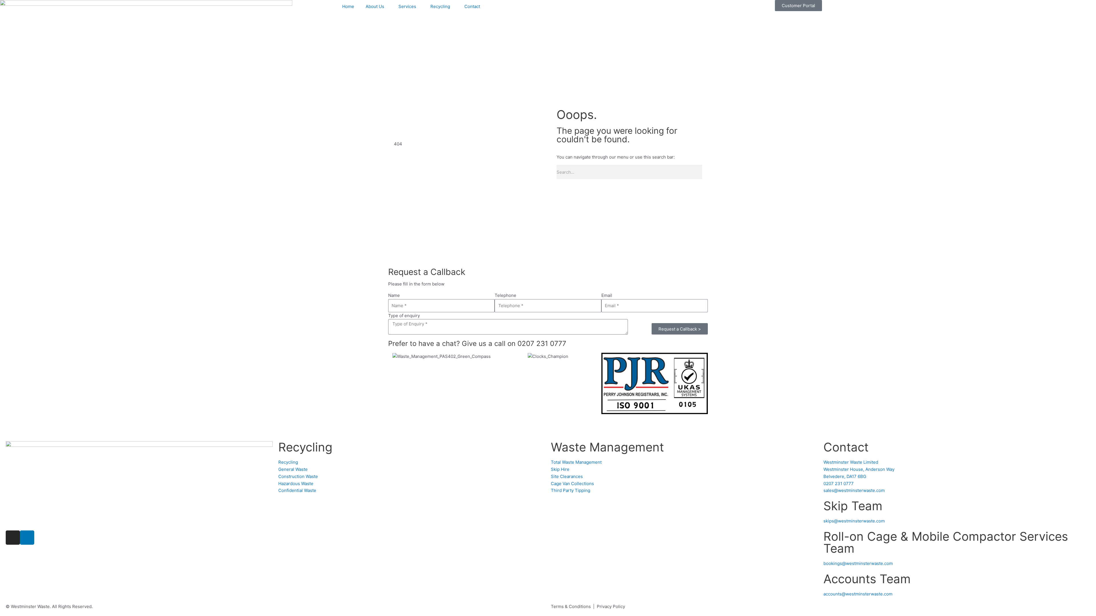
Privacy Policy (611, 606)
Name (394, 295)
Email (606, 295)
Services (407, 6)
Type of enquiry (404, 315)
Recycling (440, 6)
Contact (472, 6)
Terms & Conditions (571, 606)
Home (348, 6)
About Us (375, 6)
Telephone (505, 295)
